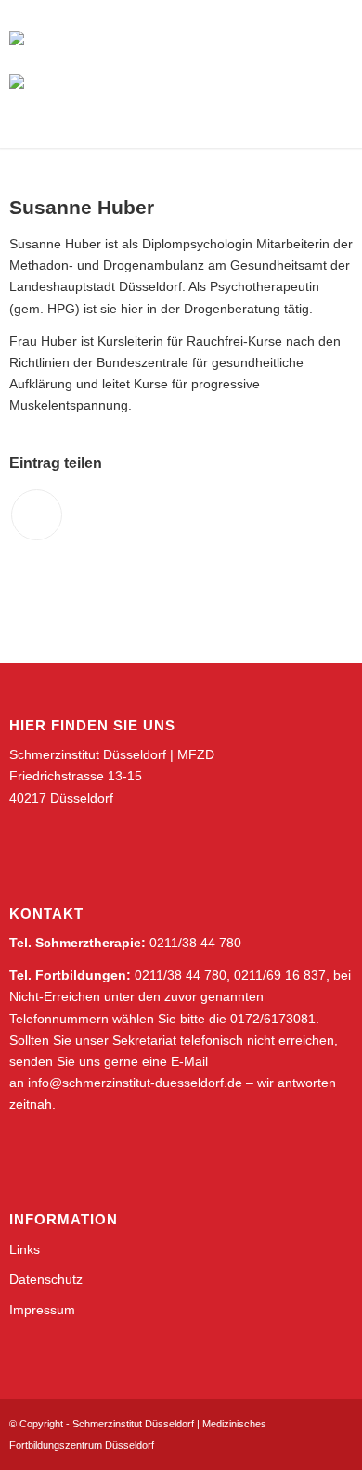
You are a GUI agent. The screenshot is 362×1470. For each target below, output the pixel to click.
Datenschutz (46, 1279)
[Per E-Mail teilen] (36, 514)
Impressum (42, 1309)
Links (24, 1249)
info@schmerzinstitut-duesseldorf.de (135, 1082)
